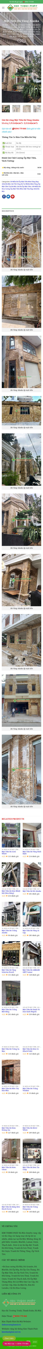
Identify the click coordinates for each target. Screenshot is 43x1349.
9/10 (38, 174)
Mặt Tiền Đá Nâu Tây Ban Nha (10, 1089)
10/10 (39, 168)
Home (5, 25)
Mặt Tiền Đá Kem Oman (9, 1168)
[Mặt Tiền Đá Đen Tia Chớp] (32, 1151)
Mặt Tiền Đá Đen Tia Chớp (31, 1168)
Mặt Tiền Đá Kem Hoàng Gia (9, 1129)
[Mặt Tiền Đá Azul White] (11, 835)
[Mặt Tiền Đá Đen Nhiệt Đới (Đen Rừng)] (11, 874)
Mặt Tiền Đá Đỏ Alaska (32, 891)
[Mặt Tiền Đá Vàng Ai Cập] (32, 914)
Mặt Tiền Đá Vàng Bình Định (32, 853)
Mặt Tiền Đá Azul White (9, 853)
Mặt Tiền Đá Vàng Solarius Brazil (9, 971)
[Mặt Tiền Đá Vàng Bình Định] (32, 835)
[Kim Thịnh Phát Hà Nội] (22, 7)
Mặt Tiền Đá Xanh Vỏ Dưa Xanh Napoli (31, 1010)
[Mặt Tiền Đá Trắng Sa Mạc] (11, 1032)
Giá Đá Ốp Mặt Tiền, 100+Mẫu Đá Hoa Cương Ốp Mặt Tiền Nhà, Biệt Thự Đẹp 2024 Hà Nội (21, 27)
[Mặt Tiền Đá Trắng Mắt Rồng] (11, 993)
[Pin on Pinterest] (13, 197)
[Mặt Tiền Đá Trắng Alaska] (11, 914)
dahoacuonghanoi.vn (11, 1324)
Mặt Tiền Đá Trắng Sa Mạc (10, 1050)
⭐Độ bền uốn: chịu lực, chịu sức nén (13, 174)
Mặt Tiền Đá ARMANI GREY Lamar (31, 971)
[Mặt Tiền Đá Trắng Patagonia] (32, 1190)
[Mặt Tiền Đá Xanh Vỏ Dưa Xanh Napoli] (32, 993)
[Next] (37, 76)
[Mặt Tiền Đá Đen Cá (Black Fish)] (32, 1032)
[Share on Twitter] (8, 197)
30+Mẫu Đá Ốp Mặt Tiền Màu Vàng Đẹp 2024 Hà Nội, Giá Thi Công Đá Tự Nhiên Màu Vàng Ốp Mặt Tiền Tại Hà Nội (21, 33)
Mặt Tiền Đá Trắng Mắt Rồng (9, 1010)
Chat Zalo (9, 1338)
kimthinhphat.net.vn (11, 1332)
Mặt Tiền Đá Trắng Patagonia (30, 1208)
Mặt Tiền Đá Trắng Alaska (9, 931)
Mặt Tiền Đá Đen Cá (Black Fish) (31, 1050)
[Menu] (3, 8)
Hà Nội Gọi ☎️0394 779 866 (16, 1343)
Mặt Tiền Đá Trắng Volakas (30, 1089)
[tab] (21, 211)
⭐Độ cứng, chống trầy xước (13, 168)
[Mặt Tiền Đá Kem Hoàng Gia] (11, 1111)
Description (8, 211)
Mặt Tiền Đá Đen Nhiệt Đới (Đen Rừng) (11, 892)
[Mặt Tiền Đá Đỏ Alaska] (32, 874)
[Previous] (5, 76)
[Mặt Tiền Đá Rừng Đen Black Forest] (11, 1190)
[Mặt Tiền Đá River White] (32, 1111)
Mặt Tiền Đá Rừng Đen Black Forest (11, 1208)
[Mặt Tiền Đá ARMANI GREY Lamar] (32, 953)
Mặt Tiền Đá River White (30, 1129)
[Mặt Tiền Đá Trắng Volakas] (32, 1072)
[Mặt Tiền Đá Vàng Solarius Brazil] (11, 953)
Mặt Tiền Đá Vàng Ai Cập (31, 931)
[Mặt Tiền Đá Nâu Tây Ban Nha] (11, 1072)
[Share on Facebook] (4, 197)
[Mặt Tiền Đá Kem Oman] (11, 1151)
